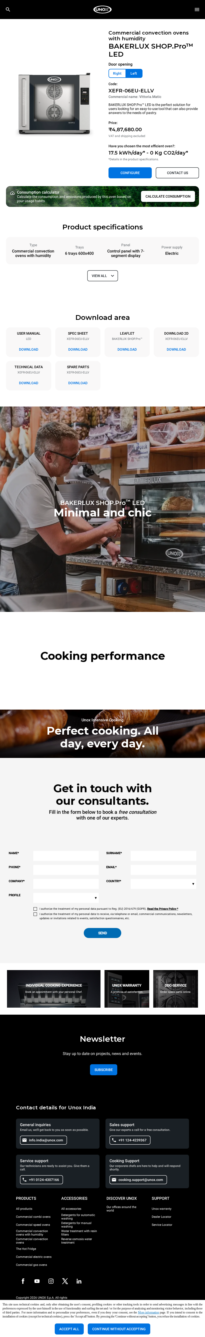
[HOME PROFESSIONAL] (102, 10)
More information (148, 1312)
